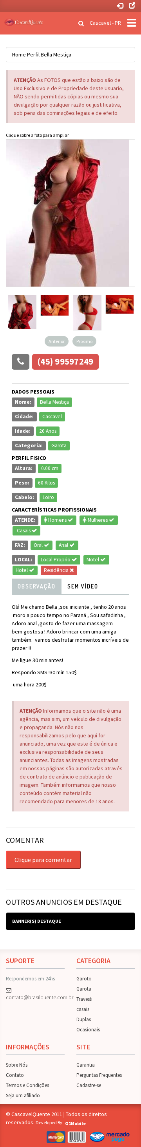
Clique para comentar (43, 860)
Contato (15, 1075)
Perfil (33, 54)
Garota (83, 988)
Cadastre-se (88, 1085)
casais (82, 1009)
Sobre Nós (16, 1065)
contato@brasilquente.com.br (35, 997)
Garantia (85, 1065)
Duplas (83, 1019)
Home (19, 54)
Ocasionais (88, 1029)
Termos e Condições (27, 1085)
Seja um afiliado (23, 1095)
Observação (37, 586)
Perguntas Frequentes (99, 1075)
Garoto (84, 978)
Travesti (84, 999)
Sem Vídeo (82, 586)
